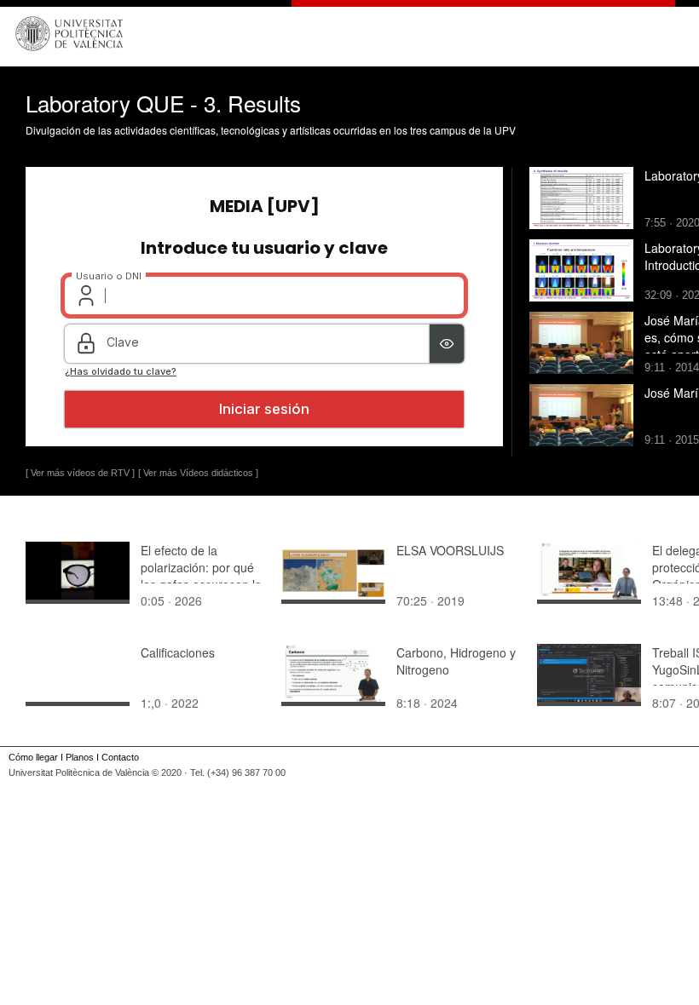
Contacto (120, 757)
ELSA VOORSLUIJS (450, 550)
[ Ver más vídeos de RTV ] (80, 473)
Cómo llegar (33, 757)
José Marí (671, 392)
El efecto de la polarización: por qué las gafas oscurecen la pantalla (201, 576)
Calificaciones (178, 652)
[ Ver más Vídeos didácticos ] (198, 473)
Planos (80, 757)
